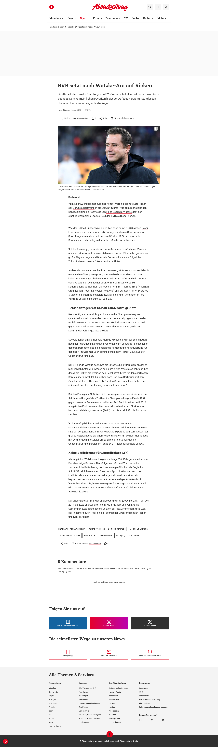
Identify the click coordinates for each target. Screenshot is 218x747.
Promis (97, 18)
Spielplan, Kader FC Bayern (90, 715)
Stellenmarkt (84, 722)
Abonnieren (113, 696)
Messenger (83, 696)
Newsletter (83, 692)
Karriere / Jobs (115, 692)
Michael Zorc (121, 463)
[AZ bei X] (163, 720)
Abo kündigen (144, 703)
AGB (141, 692)
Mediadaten (114, 711)
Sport (83, 18)
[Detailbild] (156, 129)
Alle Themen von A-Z (87, 688)
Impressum (143, 688)
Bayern (72, 18)
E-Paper (112, 703)
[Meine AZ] (166, 7)
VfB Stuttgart (113, 504)
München (55, 18)
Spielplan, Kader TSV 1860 (89, 718)
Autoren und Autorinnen (118, 688)
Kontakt (112, 707)
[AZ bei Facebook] (140, 720)
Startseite (54, 27)
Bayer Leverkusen (96, 529)
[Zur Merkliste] (158, 7)
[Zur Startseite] (110, 11)
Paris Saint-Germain (87, 326)
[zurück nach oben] (109, 735)
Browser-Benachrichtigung (89, 703)
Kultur (147, 18)
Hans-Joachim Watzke (119, 211)
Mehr (160, 18)
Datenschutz (144, 696)
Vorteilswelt (84, 711)
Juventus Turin (84, 402)
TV (126, 18)
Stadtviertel (53, 692)
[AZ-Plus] (51, 7)
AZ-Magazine (114, 718)
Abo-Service (114, 700)
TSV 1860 (53, 703)
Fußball (70, 27)
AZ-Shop (112, 715)
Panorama (111, 18)
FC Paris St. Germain (138, 529)
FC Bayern (53, 700)
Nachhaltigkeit (55, 726)
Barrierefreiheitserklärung (149, 700)
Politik (135, 18)
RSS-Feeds (83, 700)
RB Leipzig (123, 318)
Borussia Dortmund (83, 207)
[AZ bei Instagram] (152, 720)
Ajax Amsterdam (125, 508)
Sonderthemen (115, 722)
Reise (51, 722)
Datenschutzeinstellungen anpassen (154, 707)
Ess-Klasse (83, 707)
